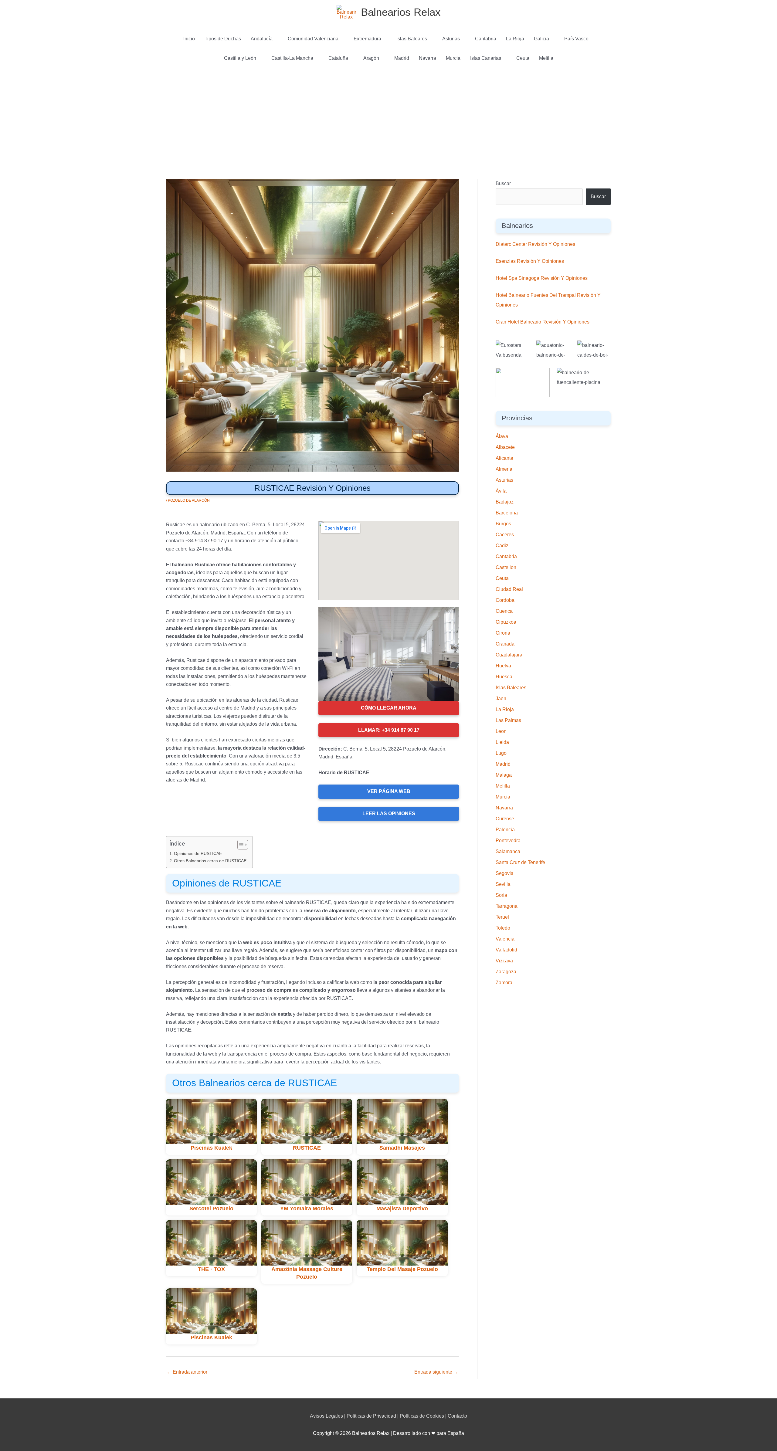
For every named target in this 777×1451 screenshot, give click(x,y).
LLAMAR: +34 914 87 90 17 (388, 730)
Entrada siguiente (436, 1372)
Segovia (505, 873)
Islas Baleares (411, 38)
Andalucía (262, 38)
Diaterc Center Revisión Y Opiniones (535, 244)
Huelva (503, 665)
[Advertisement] (388, 113)
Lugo (501, 753)
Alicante (504, 458)
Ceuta (522, 58)
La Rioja (515, 38)
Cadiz (502, 545)
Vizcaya (504, 960)
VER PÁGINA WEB (388, 791)
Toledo (503, 928)
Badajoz (505, 501)
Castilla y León (240, 58)
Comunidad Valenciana (313, 38)
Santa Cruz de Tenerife (520, 862)
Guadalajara (509, 654)
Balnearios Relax (401, 12)
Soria (501, 895)
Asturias (451, 38)
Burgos (503, 523)
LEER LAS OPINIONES (388, 813)
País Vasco (576, 38)
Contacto (457, 1416)
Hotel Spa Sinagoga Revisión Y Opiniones (542, 278)
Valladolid (506, 949)
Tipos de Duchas (223, 38)
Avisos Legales (326, 1416)
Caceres (505, 534)
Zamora (504, 982)
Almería (504, 469)
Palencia (505, 829)
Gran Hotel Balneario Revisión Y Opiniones (542, 321)
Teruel (502, 917)
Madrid (401, 58)
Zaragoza (506, 971)
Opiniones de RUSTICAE (198, 853)
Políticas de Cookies (422, 1416)
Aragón (371, 58)
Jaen (501, 698)
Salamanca (508, 851)
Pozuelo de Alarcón (189, 500)
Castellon (506, 567)
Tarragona (506, 906)
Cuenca (504, 611)
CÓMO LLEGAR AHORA (388, 707)
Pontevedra (508, 840)
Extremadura (367, 38)
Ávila (501, 490)
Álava (502, 436)
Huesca (504, 676)
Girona (503, 633)
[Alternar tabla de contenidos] (239, 844)
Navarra (427, 58)
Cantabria (485, 38)
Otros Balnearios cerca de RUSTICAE (210, 860)
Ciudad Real (509, 589)
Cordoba (505, 600)
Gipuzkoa (506, 622)
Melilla (546, 58)
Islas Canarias (485, 58)
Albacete (505, 447)
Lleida (502, 742)
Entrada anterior (187, 1372)
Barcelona (507, 512)
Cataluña (338, 58)
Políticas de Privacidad (371, 1416)
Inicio (189, 38)
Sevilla (503, 884)
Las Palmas (508, 720)
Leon (501, 731)
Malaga (504, 775)
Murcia (453, 58)
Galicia (541, 38)
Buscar (503, 183)
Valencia (505, 938)
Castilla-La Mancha (292, 58)
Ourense (505, 818)
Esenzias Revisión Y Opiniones (530, 261)
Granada (505, 643)
